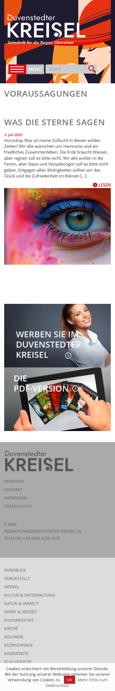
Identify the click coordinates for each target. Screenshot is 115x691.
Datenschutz (18, 506)
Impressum (15, 497)
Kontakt (13, 489)
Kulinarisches (19, 620)
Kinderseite (16, 653)
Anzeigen (13, 481)
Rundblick (15, 570)
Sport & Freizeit (20, 611)
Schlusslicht (18, 661)
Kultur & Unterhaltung (29, 595)
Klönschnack (18, 645)
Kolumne (13, 636)
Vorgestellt (17, 578)
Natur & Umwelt (21, 603)
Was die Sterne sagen (54, 122)
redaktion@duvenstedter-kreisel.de (43, 531)
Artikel (11, 586)
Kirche (11, 628)
